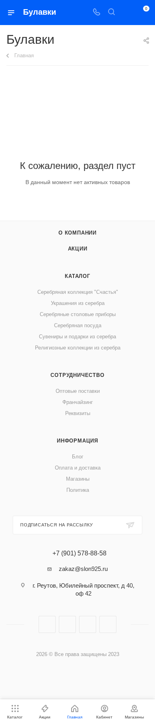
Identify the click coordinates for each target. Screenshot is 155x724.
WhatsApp (107, 624)
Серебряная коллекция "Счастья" (77, 292)
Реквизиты (77, 413)
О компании (77, 233)
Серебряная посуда (77, 325)
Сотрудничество (77, 375)
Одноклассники (87, 624)
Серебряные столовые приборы (78, 314)
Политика (77, 490)
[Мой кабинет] (126, 12)
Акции (77, 249)
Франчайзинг (77, 402)
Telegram (67, 624)
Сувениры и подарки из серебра (77, 337)
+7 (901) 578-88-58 (79, 553)
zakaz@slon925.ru (83, 568)
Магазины (77, 479)
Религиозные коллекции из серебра (77, 348)
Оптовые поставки (78, 391)
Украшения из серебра (78, 303)
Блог (77, 457)
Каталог (77, 276)
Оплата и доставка (78, 468)
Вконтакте (47, 624)
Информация (77, 441)
